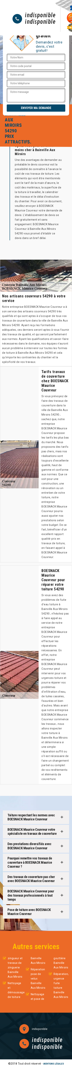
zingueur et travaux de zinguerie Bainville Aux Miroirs (15, 967)
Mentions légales (53, 1063)
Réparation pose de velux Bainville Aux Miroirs (38, 978)
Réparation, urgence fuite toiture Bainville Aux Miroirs (61, 985)
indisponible (40, 15)
